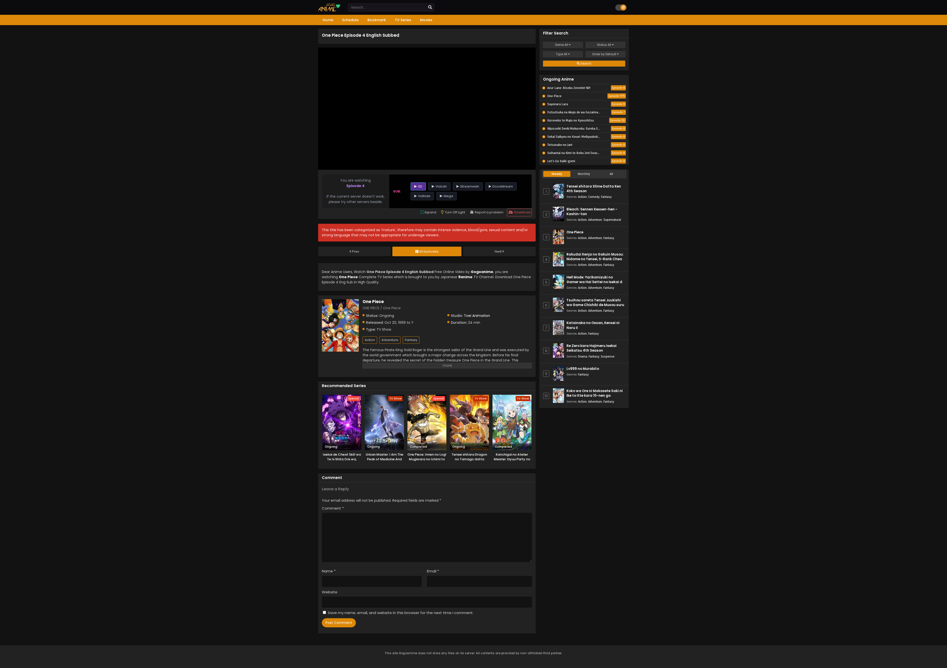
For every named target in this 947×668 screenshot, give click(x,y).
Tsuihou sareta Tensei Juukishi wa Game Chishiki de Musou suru (595, 302)
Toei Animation (477, 315)
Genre (561, 45)
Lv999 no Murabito (582, 368)
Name (329, 571)
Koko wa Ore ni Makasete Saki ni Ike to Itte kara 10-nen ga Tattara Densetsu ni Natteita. (594, 396)
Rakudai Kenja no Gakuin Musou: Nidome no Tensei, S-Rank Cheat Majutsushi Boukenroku (595, 259)
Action (370, 340)
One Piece (574, 232)
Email (433, 571)
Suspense (608, 356)
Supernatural (612, 220)
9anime (465, 276)
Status (604, 45)
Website (329, 592)
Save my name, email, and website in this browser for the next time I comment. (401, 612)
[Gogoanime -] (329, 10)
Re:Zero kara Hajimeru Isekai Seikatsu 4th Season (591, 348)
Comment (333, 508)
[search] (430, 7)
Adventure (390, 340)
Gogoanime (482, 271)
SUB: (397, 191)
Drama (582, 356)
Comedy (594, 197)
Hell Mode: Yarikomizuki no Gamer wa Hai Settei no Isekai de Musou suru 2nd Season (595, 282)
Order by (604, 54)
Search (585, 63)
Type (561, 54)
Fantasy (411, 340)
